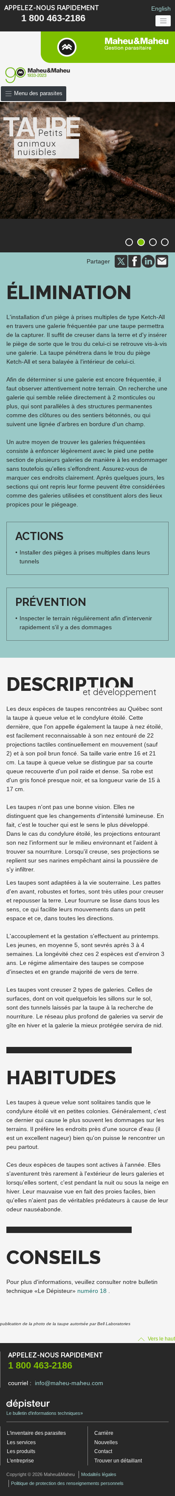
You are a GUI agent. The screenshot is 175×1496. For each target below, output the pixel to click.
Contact (103, 1451)
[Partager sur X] (121, 260)
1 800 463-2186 (53, 18)
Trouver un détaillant (118, 1461)
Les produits (21, 1451)
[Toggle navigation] (163, 20)
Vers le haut (161, 1339)
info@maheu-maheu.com (69, 1383)
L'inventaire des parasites (36, 1433)
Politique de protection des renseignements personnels (67, 1483)
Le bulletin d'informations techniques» (44, 1413)
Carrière (103, 1433)
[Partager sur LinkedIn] (148, 260)
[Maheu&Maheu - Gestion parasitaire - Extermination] (108, 47)
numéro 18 (92, 1290)
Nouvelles (106, 1442)
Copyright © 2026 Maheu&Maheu (40, 1474)
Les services (21, 1442)
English (161, 8)
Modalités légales (98, 1474)
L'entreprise (20, 1461)
